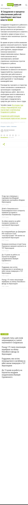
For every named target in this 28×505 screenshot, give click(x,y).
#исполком (13, 126)
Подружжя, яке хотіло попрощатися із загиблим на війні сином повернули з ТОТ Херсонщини (12, 270)
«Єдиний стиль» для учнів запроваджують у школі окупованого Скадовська (12, 340)
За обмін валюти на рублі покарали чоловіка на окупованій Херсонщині (11, 223)
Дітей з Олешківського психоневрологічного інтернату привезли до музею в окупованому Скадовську (13, 212)
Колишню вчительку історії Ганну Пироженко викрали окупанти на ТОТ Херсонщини (14, 246)
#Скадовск (3, 126)
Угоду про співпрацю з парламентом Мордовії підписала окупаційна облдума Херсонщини (13, 199)
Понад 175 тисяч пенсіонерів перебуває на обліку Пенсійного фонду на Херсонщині (13, 282)
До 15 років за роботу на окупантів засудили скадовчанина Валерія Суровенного (11, 258)
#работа (8, 126)
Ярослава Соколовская (9, 130)
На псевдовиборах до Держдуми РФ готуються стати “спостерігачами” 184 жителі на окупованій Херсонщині (14, 235)
